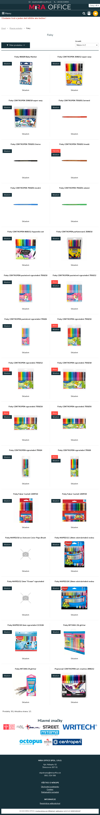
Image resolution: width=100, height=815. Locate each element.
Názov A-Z (81, 45)
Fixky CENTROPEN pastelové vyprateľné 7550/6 (25, 319)
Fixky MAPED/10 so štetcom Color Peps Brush (25, 538)
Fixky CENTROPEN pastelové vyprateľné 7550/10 (25, 275)
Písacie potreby (16, 28)
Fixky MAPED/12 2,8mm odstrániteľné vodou (74, 538)
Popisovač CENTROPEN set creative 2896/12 (74, 669)
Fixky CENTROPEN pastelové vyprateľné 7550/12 (74, 275)
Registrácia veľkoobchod (50, 803)
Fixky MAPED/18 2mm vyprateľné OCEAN (26, 625)
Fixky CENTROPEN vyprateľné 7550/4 (25, 450)
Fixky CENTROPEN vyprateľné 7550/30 (74, 407)
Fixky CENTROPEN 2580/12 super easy (74, 57)
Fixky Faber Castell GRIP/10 (25, 494)
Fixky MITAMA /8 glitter (25, 669)
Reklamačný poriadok (50, 792)
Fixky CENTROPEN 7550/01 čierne (25, 144)
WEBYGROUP (75, 811)
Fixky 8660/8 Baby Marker (25, 57)
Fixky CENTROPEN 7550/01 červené (74, 101)
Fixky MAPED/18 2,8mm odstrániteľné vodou (74, 581)
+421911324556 (63, 2)
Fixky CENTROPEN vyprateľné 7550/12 (26, 363)
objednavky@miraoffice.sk (41, 2)
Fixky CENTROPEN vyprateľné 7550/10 (74, 319)
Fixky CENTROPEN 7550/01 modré (26, 188)
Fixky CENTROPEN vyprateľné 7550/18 (74, 363)
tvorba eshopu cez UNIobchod (45, 811)
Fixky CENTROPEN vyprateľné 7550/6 (74, 450)
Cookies (50, 789)
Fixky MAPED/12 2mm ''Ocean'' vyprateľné (25, 581)
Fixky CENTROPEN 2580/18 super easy (25, 101)
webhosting (59, 811)
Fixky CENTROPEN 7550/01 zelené (74, 188)
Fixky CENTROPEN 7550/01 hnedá (74, 144)
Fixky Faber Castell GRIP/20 (74, 494)
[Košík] (95, 13)
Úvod (3, 28)
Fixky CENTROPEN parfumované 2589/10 (74, 232)
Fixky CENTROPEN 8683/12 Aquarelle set (25, 232)
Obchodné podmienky (50, 787)
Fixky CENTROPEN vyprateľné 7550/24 (26, 407)
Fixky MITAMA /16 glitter (74, 625)
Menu (7, 13)
